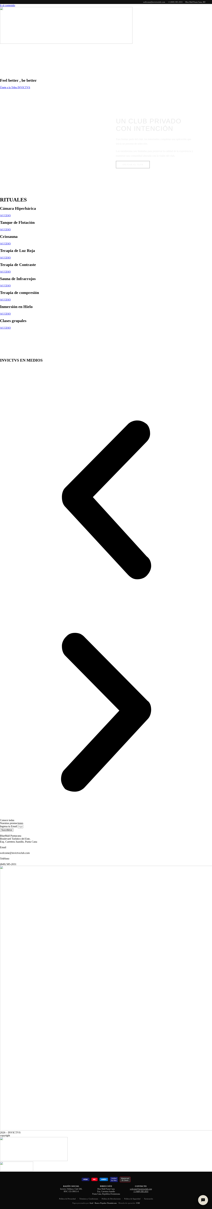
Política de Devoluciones (111, 1199)
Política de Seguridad (132, 1199)
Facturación (148, 1199)
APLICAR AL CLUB (132, 165)
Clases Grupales (146, 47)
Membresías (170, 47)
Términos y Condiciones (88, 1199)
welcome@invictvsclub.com (141, 1189)
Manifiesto (92, 47)
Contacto (205, 47)
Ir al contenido (7, 5)
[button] (106, 500)
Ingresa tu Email (9, 826)
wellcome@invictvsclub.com (154, 2)
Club (108, 47)
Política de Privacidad (67, 1199)
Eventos (189, 47)
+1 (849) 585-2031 (175, 2)
